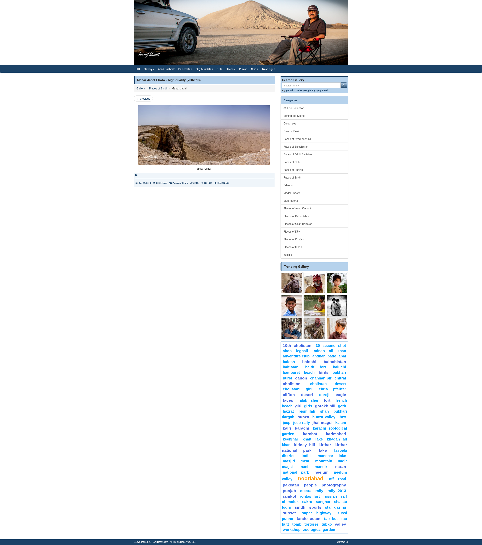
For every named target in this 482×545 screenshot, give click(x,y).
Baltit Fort (315, 367)
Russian (330, 496)
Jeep (286, 423)
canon (301, 378)
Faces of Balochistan (296, 146)
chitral (340, 378)
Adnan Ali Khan (330, 351)
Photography (334, 485)
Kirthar (325, 445)
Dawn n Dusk (291, 131)
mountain (323, 461)
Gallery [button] (148, 69)
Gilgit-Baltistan (204, 69)
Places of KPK (292, 231)
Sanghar (323, 502)
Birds (324, 372)
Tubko (327, 524)
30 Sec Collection (294, 108)
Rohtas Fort (310, 496)
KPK (219, 69)
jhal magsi (323, 422)
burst (287, 378)
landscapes (301, 90)
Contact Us (342, 541)
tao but (331, 519)
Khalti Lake (313, 439)
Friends (288, 185)
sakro (307, 502)
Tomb (296, 524)
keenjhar (290, 439)
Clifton (289, 394)
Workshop (291, 529)
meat (304, 461)
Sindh (254, 69)
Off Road (337, 479)
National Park (296, 472)
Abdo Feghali (295, 351)
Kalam (340, 423)
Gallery (141, 88)
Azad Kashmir (166, 69)
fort (327, 400)
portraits (290, 90)
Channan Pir (321, 378)
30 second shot (331, 345)
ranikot (289, 496)
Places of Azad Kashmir (298, 208)
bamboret (291, 372)
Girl (298, 406)
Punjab (243, 69)
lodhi (306, 456)
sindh (300, 507)
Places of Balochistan (296, 216)
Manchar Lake (332, 456)
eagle (341, 394)
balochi (309, 362)
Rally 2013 (336, 491)
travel (325, 90)
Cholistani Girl (297, 389)
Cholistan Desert (328, 384)
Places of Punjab (294, 239)
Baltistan (290, 367)
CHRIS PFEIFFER (332, 389)
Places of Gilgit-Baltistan (298, 224)
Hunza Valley (323, 417)
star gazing (335, 507)
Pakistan (291, 485)
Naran (340, 466)
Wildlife (288, 254)
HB (138, 69)
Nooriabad (310, 478)
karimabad (336, 434)
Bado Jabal (336, 356)
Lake (323, 450)
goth (342, 406)
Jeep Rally (301, 423)
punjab (289, 491)
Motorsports (291, 200)
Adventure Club (296, 356)
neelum (321, 472)
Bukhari (339, 372)
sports (315, 507)
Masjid (289, 461)
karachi (302, 428)
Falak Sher (308, 400)
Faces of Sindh (292, 177)
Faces (288, 400)
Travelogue (268, 69)
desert (307, 394)
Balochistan (185, 69)
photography (314, 90)
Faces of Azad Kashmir (297, 139)
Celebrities (290, 123)
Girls (308, 406)
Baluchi (339, 367)
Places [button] (229, 69)
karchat (310, 434)
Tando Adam (308, 518)
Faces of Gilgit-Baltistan (298, 154)
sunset (289, 513)
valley (340, 524)
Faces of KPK (292, 162)
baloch (289, 362)
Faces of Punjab (293, 170)
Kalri (287, 428)
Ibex (342, 417)
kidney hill (304, 445)
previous (143, 98)
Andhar (318, 356)
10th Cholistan (297, 345)
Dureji (324, 395)
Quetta (305, 491)
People (310, 485)
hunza (303, 417)
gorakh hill (325, 406)
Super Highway (317, 513)
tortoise (311, 524)
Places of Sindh (158, 88)
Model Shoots (292, 193)
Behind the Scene (294, 116)
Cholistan (291, 384)
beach (309, 372)
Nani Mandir (314, 467)
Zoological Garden (319, 529)
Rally (319, 491)
